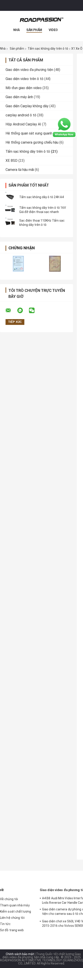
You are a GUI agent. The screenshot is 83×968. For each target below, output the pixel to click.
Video (53, 30)
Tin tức (5, 924)
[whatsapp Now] (64, 127)
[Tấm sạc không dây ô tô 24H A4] (10, 197)
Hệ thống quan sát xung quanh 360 (32, 133)
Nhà (16, 30)
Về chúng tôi (9, 899)
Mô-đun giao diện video (24, 88)
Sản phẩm (34, 30)
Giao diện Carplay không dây (27, 106)
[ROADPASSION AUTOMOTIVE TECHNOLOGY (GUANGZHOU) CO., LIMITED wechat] (34, 310)
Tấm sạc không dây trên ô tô (48, 48)
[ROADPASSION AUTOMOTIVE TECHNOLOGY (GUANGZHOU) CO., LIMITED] (41, 19)
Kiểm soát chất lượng (15, 911)
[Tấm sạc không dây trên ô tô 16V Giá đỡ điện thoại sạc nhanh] (10, 210)
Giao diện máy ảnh (19, 97)
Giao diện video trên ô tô (24, 79)
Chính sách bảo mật (20, 954)
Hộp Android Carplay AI (23, 124)
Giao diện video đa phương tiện (29, 70)
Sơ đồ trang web (12, 930)
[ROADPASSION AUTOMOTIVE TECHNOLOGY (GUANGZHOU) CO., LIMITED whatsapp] (22, 310)
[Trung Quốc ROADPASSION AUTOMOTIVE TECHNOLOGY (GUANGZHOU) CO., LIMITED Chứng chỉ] (18, 264)
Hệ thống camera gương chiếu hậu (32, 142)
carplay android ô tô (21, 115)
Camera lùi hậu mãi (20, 170)
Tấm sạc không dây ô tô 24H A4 (41, 197)
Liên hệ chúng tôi (12, 917)
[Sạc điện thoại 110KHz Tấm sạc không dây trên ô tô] (10, 222)
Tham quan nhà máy (15, 905)
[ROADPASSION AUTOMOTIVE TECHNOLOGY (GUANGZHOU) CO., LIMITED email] (11, 310)
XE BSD (11, 160)
